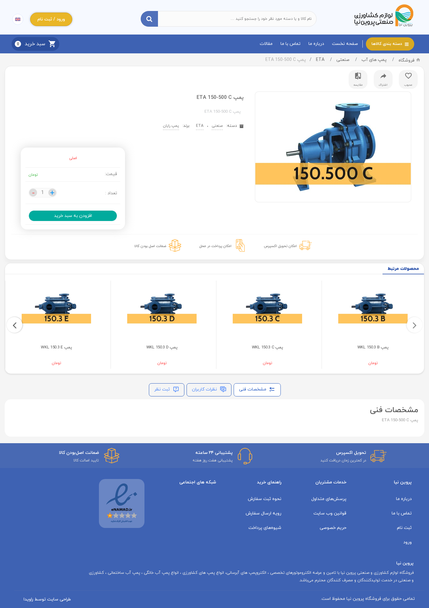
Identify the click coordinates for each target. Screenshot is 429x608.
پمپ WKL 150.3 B (372, 347)
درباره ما (316, 44)
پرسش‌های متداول (328, 499)
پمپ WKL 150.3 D (161, 347)
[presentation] (414, 325)
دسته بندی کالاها (387, 44)
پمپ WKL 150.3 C (267, 347)
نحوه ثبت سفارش (264, 499)
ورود (407, 542)
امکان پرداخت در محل (215, 246)
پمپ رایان (171, 125)
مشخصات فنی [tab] (253, 389)
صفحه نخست (345, 44)
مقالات (266, 44)
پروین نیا (403, 482)
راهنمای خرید (269, 482)
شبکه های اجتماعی (197, 482)
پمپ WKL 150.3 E (56, 347)
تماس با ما (290, 44)
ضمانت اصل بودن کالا (150, 246)
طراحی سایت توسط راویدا (47, 599)
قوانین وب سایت (329, 513)
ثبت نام (404, 528)
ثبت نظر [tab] (162, 389)
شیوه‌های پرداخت (264, 528)
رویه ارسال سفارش (263, 513)
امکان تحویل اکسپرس (280, 246)
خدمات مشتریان (330, 482)
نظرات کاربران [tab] (205, 389)
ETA (320, 60)
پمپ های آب (374, 60)
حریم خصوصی (333, 528)
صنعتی (343, 60)
